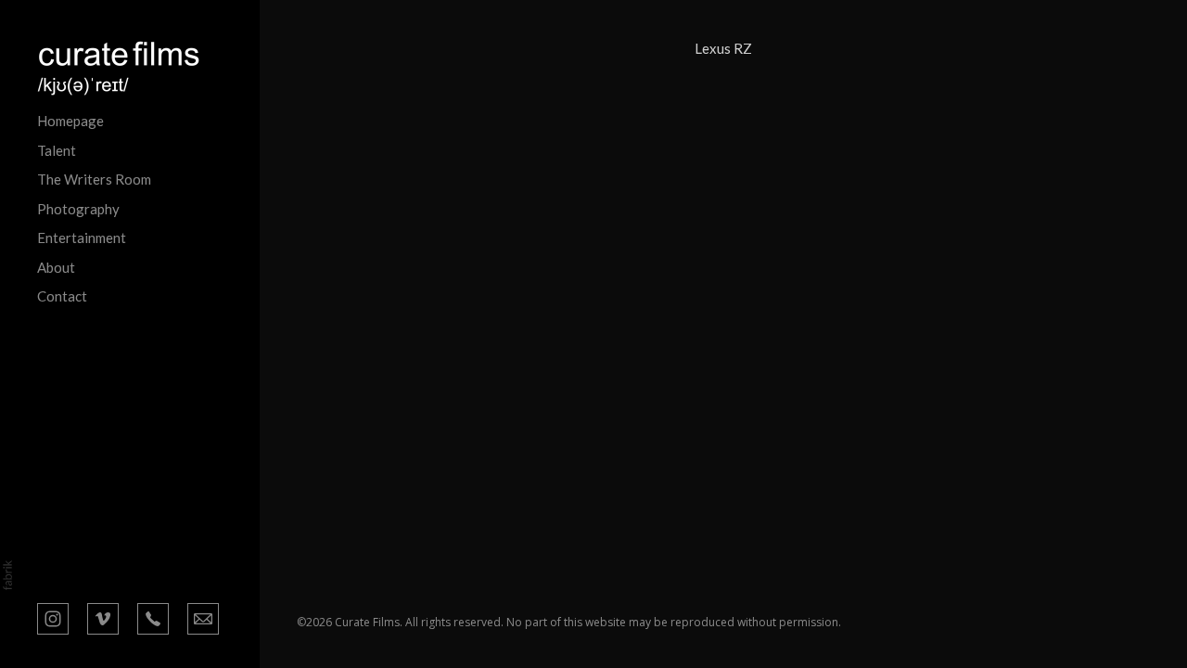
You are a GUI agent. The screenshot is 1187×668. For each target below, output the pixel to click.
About (56, 267)
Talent (56, 150)
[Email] (203, 617)
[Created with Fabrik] (7, 575)
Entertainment (81, 237)
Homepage (70, 120)
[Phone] (153, 617)
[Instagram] (53, 617)
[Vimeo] (103, 617)
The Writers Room (94, 179)
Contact (62, 296)
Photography (78, 208)
